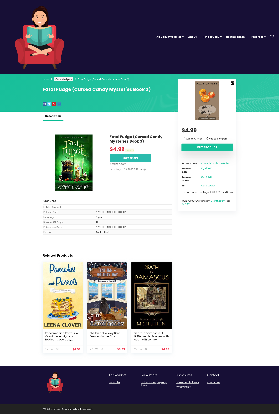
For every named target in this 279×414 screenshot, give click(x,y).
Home (46, 79)
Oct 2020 (206, 177)
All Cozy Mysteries (168, 37)
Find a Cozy (211, 37)
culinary (185, 203)
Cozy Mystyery (63, 79)
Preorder (257, 37)
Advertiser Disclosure (187, 382)
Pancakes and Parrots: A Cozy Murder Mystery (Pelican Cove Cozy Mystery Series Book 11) (61, 338)
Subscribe (114, 382)
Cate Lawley (208, 185)
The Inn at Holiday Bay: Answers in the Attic (104, 334)
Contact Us (213, 382)
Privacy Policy (183, 387)
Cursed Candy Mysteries (215, 163)
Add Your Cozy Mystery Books (154, 384)
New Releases (235, 37)
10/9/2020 (206, 168)
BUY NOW (130, 158)
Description (53, 116)
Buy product (207, 147)
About (192, 37)
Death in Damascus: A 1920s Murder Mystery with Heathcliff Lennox (151, 336)
